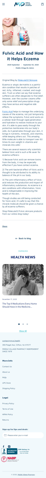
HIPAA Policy (7, 414)
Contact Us (7, 366)
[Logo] (23, 4)
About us (6, 372)
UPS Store (6, 383)
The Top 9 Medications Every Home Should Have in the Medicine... (19, 305)
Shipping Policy (8, 388)
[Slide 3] (27, 324)
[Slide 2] (23, 324)
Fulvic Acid (7, 111)
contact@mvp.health (11, 341)
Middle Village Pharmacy (26, 475)
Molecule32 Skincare (27, 80)
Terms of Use (7, 409)
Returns (5, 420)
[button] (42, 4)
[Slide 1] (19, 324)
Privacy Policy (8, 403)
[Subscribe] (41, 435)
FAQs (4, 377)
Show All (23, 331)
